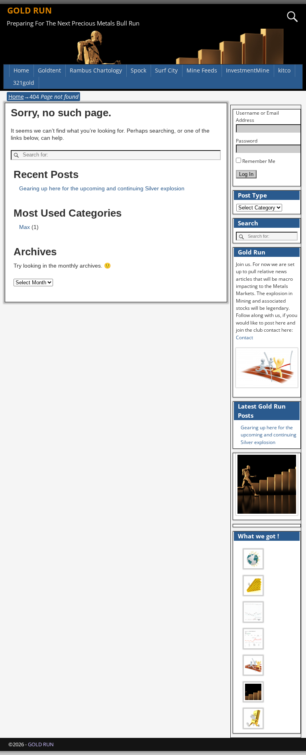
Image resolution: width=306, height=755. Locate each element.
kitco (284, 70)
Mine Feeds (201, 70)
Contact (244, 337)
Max (24, 227)
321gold (23, 82)
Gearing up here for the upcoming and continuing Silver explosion (101, 188)
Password (246, 140)
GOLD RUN (29, 10)
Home (21, 70)
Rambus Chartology (96, 70)
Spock (138, 70)
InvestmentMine (247, 70)
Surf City (166, 70)
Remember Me (258, 161)
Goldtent (49, 70)
